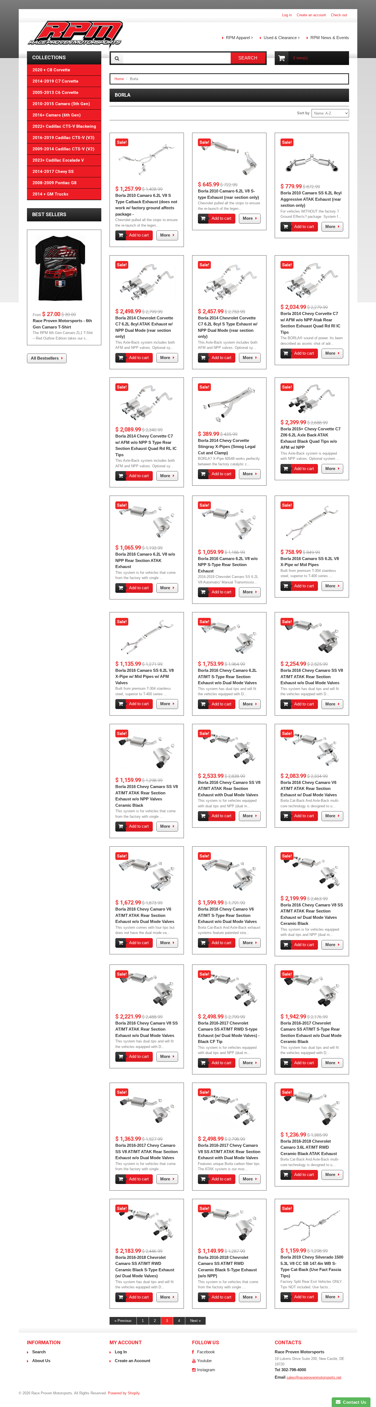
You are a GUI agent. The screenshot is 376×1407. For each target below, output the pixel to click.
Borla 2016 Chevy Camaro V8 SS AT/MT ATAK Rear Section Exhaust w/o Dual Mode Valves (146, 1029)
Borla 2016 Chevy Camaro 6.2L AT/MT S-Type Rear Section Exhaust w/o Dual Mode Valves (227, 676)
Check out (339, 15)
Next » (195, 1321)
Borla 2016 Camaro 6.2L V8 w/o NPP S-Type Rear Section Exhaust (228, 564)
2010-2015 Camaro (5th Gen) (61, 103)
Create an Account (132, 1360)
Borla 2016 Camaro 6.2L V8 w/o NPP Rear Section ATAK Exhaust (145, 560)
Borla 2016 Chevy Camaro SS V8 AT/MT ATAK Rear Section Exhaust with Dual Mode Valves (229, 788)
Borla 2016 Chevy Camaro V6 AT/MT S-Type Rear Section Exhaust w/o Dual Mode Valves (227, 915)
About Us (41, 1360)
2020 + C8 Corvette (51, 69)
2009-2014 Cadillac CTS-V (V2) (63, 148)
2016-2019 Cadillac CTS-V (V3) (63, 137)
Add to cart (139, 235)
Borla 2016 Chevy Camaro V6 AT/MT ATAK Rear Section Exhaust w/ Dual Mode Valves (308, 788)
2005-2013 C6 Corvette (55, 92)
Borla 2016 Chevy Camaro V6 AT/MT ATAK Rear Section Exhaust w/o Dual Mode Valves (144, 915)
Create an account (311, 15)
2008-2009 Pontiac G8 (54, 182)
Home (119, 79)
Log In (121, 1351)
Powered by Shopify (124, 1393)
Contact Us (353, 1402)
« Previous (123, 1321)
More (165, 235)
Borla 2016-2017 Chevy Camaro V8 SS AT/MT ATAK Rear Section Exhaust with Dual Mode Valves (229, 1151)
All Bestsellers (45, 358)
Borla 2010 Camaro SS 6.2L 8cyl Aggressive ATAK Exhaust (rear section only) (311, 199)
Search (39, 1351)
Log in (287, 15)
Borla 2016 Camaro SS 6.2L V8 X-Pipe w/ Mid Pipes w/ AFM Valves (144, 676)
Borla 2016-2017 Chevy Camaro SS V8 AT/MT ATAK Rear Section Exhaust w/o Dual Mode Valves (146, 1151)
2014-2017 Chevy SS (53, 171)
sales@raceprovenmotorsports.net (314, 1377)
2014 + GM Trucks (50, 194)
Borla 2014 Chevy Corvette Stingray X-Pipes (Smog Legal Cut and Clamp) (226, 446)
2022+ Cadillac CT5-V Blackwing (64, 126)
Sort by (303, 113)
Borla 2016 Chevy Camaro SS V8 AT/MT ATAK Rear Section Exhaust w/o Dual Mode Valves (311, 676)
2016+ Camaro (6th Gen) (56, 115)
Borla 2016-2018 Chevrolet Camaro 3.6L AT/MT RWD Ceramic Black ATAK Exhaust (308, 1147)
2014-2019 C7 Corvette (55, 81)
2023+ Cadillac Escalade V (58, 160)
